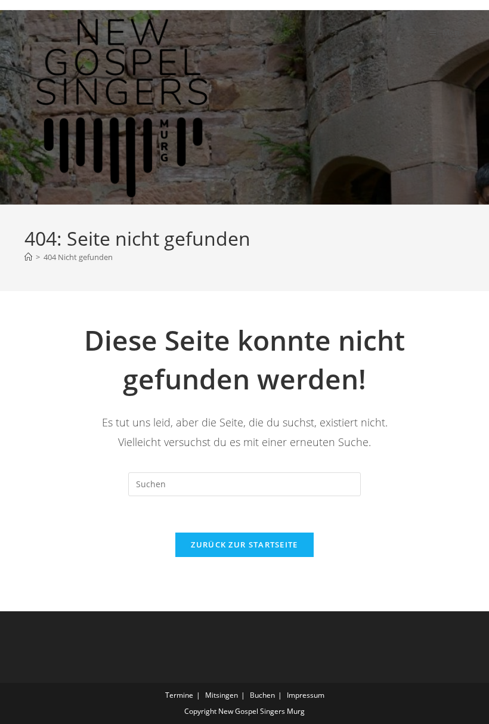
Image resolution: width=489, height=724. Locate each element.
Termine (179, 695)
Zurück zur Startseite (244, 544)
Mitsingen (221, 695)
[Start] (28, 257)
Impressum (305, 695)
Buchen (262, 695)
